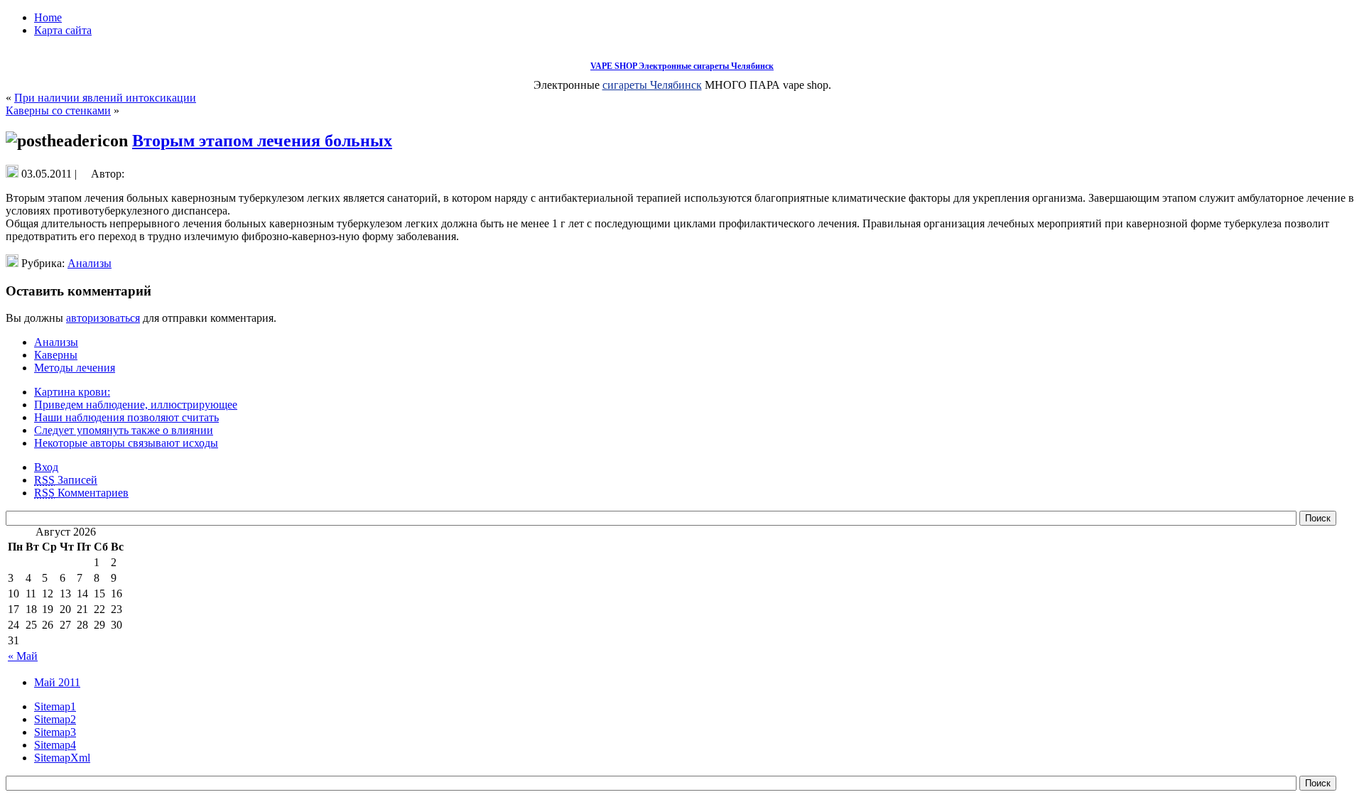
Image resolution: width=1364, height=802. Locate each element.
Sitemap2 (55, 719)
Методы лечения (74, 368)
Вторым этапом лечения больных (262, 140)
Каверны (55, 355)
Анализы (89, 263)
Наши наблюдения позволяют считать (126, 417)
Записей (65, 480)
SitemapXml (62, 758)
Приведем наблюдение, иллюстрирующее (135, 405)
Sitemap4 (55, 745)
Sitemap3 (55, 732)
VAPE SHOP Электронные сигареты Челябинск (682, 66)
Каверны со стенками (58, 110)
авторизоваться (103, 318)
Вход (46, 467)
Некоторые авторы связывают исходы (126, 443)
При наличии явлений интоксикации (105, 98)
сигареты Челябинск (652, 85)
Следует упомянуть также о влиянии (123, 430)
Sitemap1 (55, 706)
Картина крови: (72, 392)
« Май (23, 656)
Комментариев (81, 493)
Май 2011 (57, 682)
